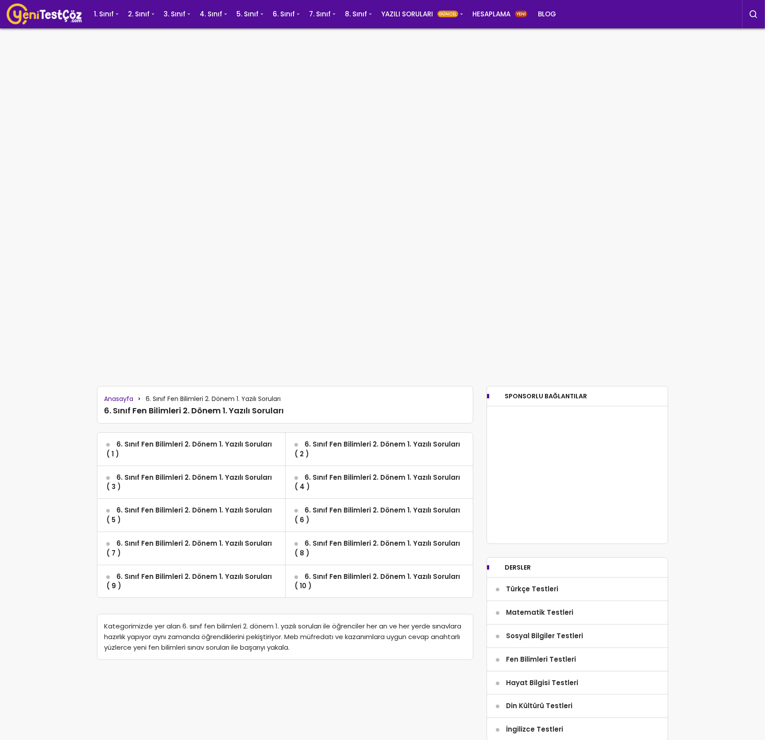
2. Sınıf (139, 14)
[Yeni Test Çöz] (44, 14)
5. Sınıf (247, 14)
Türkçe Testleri (532, 589)
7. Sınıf (320, 14)
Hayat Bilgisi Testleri (542, 682)
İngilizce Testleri (534, 729)
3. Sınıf (174, 14)
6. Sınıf (284, 14)
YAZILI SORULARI (419, 14)
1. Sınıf (104, 14)
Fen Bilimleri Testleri (541, 659)
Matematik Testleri (539, 612)
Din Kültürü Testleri (539, 705)
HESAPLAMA (499, 14)
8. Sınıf (356, 14)
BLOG (547, 14)
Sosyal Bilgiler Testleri (544, 635)
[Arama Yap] (753, 14)
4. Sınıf (211, 14)
